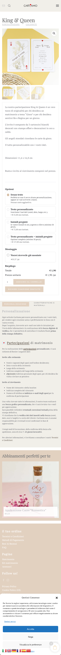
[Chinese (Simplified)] (28, 650)
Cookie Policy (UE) (11, 590)
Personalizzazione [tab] (15, 304)
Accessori (6, 566)
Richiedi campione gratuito (24, 289)
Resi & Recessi (9, 543)
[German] (14, 650)
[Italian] (4, 650)
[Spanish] (23, 650)
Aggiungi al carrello (29, 282)
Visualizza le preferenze (30, 644)
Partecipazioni (11, 24)
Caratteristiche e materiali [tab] (44, 304)
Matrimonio (8, 559)
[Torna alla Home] (30, 5)
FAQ (4, 547)
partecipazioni (29, 349)
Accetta (30, 629)
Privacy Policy (9, 586)
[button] (56, 597)
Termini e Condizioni (13, 536)
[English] (9, 650)
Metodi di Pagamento (13, 540)
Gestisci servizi (10, 621)
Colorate (31, 24)
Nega (30, 637)
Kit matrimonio (10, 562)
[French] (19, 650)
